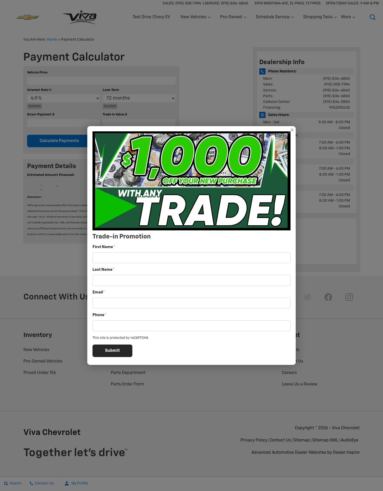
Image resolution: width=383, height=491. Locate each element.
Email (98, 292)
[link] (292, 130)
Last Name (103, 270)
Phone (99, 315)
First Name (103, 247)
